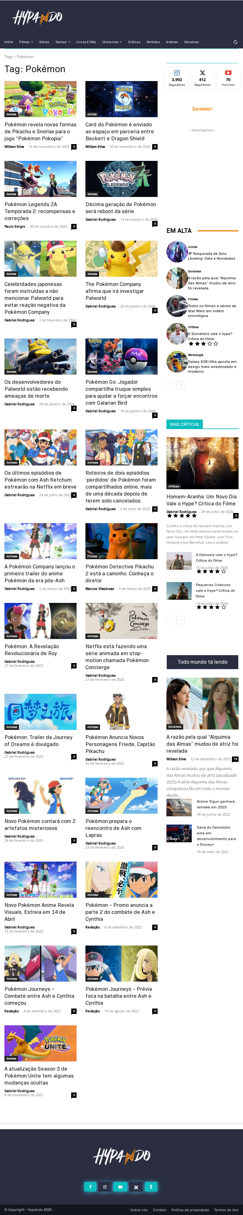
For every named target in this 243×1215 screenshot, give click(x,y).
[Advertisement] (202, 165)
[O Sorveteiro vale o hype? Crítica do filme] (177, 334)
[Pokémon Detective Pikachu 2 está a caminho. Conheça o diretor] (121, 541)
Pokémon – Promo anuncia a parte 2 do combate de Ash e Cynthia (120, 912)
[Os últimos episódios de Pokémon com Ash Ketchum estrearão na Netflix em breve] (40, 447)
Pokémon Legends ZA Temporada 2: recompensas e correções (39, 211)
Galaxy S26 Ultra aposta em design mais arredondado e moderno (212, 366)
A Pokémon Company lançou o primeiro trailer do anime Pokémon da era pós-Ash (39, 573)
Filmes (92, 556)
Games (11, 114)
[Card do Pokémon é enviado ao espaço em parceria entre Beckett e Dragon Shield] (121, 99)
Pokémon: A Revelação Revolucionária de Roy (31, 650)
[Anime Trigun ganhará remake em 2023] (179, 807)
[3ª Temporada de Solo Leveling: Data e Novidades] (177, 252)
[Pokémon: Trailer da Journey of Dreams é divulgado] (40, 712)
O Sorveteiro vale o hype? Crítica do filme (210, 336)
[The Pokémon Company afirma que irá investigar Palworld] (121, 259)
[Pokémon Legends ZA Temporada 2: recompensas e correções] (40, 179)
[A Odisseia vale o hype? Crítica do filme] (179, 561)
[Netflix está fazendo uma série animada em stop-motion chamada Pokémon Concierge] (121, 621)
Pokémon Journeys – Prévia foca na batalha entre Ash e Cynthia (118, 996)
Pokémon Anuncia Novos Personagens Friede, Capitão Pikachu (120, 744)
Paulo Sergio (14, 226)
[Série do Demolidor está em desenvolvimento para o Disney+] (179, 833)
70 (235, 759)
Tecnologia (195, 355)
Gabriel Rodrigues (100, 219)
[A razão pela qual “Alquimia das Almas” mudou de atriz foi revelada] (177, 278)
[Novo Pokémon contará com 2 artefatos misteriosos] (40, 796)
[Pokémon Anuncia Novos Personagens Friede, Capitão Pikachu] (121, 712)
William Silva (14, 146)
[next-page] (180, 385)
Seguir (177, 71)
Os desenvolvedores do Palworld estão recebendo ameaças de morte (36, 389)
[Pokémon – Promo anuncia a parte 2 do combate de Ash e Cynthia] (121, 880)
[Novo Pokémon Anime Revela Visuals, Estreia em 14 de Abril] (40, 880)
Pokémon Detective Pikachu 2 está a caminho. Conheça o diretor (119, 573)
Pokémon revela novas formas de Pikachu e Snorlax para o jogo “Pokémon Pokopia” (40, 131)
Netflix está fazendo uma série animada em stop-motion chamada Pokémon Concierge (117, 657)
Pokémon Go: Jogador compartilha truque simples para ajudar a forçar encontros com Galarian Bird (121, 392)
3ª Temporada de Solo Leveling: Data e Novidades (211, 256)
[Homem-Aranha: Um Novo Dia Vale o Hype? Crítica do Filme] (202, 463)
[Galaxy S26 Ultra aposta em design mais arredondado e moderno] (177, 361)
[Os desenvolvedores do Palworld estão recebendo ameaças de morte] (40, 357)
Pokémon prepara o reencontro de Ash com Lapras (113, 828)
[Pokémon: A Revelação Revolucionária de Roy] (40, 621)
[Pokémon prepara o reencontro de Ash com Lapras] (121, 796)
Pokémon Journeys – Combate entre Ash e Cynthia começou (39, 996)
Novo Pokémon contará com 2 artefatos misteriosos (40, 825)
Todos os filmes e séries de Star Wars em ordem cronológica (212, 310)
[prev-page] (170, 385)
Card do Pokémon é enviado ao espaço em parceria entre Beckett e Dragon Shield (119, 131)
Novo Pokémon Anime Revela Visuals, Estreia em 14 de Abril (39, 912)
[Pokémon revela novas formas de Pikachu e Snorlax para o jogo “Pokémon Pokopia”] (40, 99)
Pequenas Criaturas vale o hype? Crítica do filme (215, 590)
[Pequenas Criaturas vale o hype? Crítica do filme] (179, 591)
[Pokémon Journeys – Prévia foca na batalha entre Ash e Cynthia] (121, 964)
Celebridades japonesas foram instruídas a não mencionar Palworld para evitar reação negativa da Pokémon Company (34, 298)
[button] (235, 42)
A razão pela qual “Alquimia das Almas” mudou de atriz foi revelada (212, 282)
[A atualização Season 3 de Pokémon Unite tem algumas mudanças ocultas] (40, 1043)
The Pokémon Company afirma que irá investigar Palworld (114, 291)
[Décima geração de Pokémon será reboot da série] (121, 179)
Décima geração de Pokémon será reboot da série (120, 208)
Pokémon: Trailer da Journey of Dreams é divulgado (38, 741)
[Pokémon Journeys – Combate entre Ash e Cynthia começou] (40, 964)
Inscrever (228, 71)
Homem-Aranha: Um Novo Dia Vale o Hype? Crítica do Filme (201, 500)
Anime (92, 114)
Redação (92, 927)
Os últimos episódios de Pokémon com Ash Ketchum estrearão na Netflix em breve (40, 480)
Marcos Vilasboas (99, 588)
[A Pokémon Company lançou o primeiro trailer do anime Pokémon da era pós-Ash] (40, 541)
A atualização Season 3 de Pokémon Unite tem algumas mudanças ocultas (39, 1076)
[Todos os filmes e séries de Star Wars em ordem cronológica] (177, 306)
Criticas (193, 327)
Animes (11, 462)
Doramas (194, 271)
